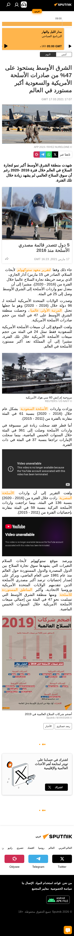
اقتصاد (31, 847)
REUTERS (51, 401)
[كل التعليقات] (68, 930)
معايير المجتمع (40, 888)
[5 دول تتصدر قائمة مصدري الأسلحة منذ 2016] (37, 213)
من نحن (67, 883)
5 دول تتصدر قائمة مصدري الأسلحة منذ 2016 (43, 247)
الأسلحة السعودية (34, 409)
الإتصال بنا (28, 883)
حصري (20, 847)
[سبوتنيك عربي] (63, 6)
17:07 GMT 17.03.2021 (57, 99)
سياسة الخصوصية (61, 888)
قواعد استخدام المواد (48, 883)
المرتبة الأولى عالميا (46, 310)
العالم (51, 847)
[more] (7, 259)
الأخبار (48, 726)
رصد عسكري (63, 726)
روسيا (41, 847)
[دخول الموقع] (17, 4)
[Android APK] (58, 900)
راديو (10, 847)
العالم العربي (65, 847)
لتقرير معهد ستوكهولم (34, 270)
